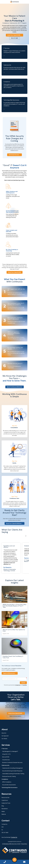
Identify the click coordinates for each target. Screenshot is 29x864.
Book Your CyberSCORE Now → (14, 523)
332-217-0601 (14, 38)
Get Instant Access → (14, 154)
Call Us (4, 862)
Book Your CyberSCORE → (14, 35)
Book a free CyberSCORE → (15, 713)
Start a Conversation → (16, 716)
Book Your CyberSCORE (14, 272)
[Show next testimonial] (25, 536)
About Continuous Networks (14, 387)
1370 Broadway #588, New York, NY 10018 (11, 843)
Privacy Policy (24, 843)
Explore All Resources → (9, 673)
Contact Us (24, 862)
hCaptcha (17, 685)
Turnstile (24, 685)
